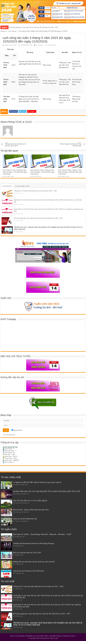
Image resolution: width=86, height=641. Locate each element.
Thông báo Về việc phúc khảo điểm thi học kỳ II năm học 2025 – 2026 (35, 191)
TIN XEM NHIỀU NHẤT (22, 186)
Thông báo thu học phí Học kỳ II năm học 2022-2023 (15, 144)
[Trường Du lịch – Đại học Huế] (43, 11)
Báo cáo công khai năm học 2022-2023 (27, 552)
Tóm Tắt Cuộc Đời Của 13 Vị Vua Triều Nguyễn (30, 500)
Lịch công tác (12, 31)
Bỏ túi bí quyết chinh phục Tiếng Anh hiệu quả (70, 144)
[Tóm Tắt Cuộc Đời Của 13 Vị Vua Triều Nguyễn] (6, 503)
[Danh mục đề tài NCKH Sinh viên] (6, 521)
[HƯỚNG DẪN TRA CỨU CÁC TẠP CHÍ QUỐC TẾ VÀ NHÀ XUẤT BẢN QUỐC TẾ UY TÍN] (6, 494)
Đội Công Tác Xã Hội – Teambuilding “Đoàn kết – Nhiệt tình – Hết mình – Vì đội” (42, 534)
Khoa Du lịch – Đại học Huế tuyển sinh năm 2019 (30, 510)
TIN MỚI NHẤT (7, 186)
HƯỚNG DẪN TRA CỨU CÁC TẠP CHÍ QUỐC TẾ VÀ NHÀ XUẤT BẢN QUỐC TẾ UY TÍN (46, 491)
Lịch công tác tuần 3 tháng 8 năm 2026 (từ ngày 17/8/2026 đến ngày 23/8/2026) (15, 172)
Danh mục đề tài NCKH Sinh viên (25, 519)
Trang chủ (3, 31)
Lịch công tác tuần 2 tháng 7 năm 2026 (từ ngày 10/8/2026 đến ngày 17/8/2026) (70, 172)
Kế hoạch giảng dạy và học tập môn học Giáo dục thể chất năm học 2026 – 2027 (33, 27)
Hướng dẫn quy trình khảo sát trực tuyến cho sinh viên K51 (34, 562)
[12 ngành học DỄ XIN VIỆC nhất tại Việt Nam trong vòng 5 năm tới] (6, 485)
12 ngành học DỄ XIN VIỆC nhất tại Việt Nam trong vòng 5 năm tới (37, 482)
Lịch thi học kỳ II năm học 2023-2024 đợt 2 (28, 571)
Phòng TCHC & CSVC (11, 45)
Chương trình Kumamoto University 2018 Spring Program (33, 543)
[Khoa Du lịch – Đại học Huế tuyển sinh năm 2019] (6, 512)
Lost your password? (9, 434)
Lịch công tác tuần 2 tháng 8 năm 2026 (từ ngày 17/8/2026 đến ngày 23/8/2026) (42, 172)
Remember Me (17, 430)
